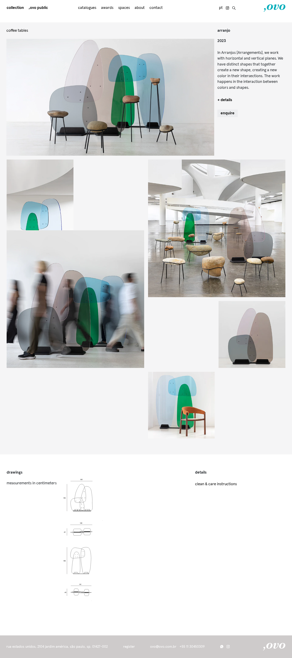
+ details (224, 100)
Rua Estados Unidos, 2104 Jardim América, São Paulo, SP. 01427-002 (57, 646)
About (140, 8)
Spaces (124, 8)
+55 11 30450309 (192, 646)
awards (107, 8)
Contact (156, 8)
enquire (228, 113)
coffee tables (17, 31)
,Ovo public (38, 8)
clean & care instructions (216, 484)
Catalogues (87, 8)
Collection (15, 8)
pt (221, 8)
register (129, 646)
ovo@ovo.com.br (163, 646)
